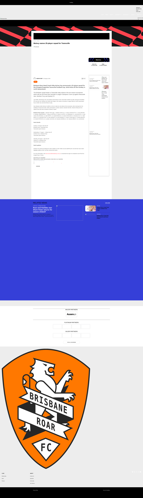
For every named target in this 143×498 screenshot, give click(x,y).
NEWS (102, 14)
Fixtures (3, 480)
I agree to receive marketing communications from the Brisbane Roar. (48, 163)
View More (107, 202)
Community (117, 14)
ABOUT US (139, 14)
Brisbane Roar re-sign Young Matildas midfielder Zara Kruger (103, 209)
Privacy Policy (42, 162)
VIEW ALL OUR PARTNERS (71, 342)
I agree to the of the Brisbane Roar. (44, 162)
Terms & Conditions (106, 490)
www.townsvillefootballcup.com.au (53, 153)
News (38, 40)
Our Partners (32, 483)
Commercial (125, 14)
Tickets (132, 14)
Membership (4, 476)
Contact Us (32, 476)
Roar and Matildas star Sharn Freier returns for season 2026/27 (42, 210)
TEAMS (111, 14)
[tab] (94, 65)
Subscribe (38, 166)
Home (35, 40)
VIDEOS (106, 14)
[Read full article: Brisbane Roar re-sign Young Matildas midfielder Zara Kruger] (105, 87)
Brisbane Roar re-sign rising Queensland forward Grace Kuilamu (102, 217)
